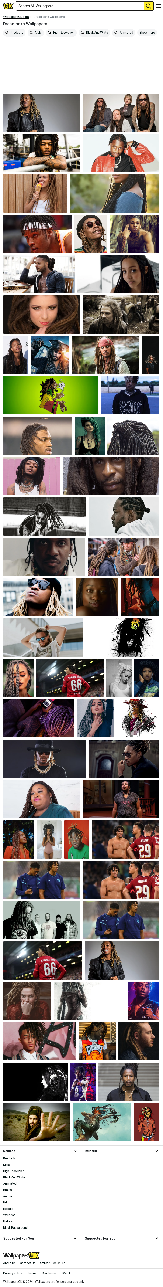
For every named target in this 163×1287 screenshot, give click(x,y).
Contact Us (27, 1263)
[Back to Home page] (8, 6)
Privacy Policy (12, 1273)
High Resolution (63, 32)
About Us (9, 1263)
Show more (147, 32)
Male (38, 32)
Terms (32, 1273)
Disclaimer (49, 1273)
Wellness (9, 1215)
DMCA (66, 1273)
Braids (7, 1190)
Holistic (8, 1208)
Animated (126, 32)
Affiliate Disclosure (52, 1263)
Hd (5, 1202)
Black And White (97, 32)
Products (16, 32)
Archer (7, 1196)
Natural (8, 1221)
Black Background (15, 1227)
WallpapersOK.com (16, 16)
